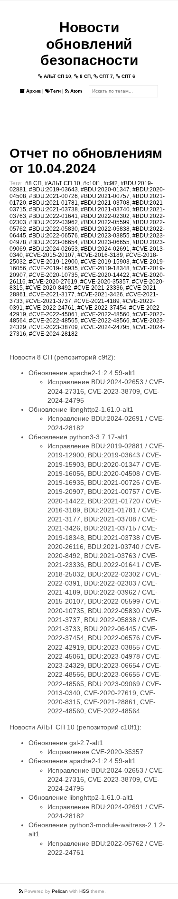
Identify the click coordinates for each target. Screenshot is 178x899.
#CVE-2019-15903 (105, 261)
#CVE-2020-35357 (104, 281)
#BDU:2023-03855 (105, 235)
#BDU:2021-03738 (53, 209)
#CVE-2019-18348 (105, 268)
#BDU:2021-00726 (53, 196)
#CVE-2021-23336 (98, 287)
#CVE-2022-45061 (53, 314)
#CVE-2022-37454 (101, 307)
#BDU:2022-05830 (53, 229)
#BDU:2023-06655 (105, 242)
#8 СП (33, 183)
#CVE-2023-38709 (53, 327)
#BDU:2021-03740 (105, 209)
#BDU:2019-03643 (53, 189)
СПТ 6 (127, 76)
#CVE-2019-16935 (53, 268)
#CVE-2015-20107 (50, 255)
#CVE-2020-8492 (48, 287)
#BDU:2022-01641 (53, 216)
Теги (55, 91)
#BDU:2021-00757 (105, 196)
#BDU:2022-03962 (53, 222)
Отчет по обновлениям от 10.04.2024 (85, 161)
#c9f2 (110, 183)
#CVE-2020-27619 (52, 281)
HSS (84, 891)
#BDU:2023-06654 (53, 242)
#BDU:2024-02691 (105, 249)
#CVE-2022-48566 (105, 320)
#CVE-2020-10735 (53, 275)
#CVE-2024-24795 (105, 327)
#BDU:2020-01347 (105, 189)
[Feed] (21, 891)
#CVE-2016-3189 (100, 255)
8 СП (84, 76)
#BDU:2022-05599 (105, 222)
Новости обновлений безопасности (89, 43)
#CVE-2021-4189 (97, 301)
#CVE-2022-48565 (53, 320)
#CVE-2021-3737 (48, 301)
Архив (33, 91)
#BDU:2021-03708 (105, 202)
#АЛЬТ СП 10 (62, 183)
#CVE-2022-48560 (105, 314)
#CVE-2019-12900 (53, 261)
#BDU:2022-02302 (105, 216)
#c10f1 (92, 183)
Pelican (60, 891)
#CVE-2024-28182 (53, 334)
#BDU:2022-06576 (53, 235)
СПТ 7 (105, 76)
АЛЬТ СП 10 (56, 76)
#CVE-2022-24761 (50, 307)
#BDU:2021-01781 (53, 202)
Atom (75, 91)
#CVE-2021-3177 (52, 294)
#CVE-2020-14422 (105, 275)
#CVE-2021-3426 (100, 294)
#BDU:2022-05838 (105, 229)
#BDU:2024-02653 (53, 249)
